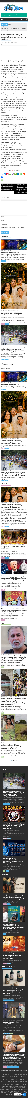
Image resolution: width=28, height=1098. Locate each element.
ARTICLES (7, 323)
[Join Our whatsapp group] (24, 1094)
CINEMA (8, 904)
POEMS (7, 557)
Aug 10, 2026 (6, 894)
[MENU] (27, 19)
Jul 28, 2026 (6, 987)
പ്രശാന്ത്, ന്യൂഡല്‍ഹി (13, 42)
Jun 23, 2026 (6, 1052)
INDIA (2, 180)
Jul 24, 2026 (6, 1019)
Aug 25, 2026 (4, 654)
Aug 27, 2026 (4, 250)
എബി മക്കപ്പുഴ (13, 1052)
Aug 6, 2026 (6, 922)
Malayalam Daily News (8, 364)
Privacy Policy (11, 1073)
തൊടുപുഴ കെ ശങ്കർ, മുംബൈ (15, 544)
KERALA (2, 359)
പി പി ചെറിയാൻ (13, 894)
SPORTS (6, 359)
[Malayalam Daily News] (2, 19)
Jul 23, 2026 (6, 952)
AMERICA (3, 323)
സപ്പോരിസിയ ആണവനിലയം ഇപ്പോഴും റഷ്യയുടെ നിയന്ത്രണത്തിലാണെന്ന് (7, 187)
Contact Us (17, 1073)
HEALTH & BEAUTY (10, 1000)
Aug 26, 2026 (4, 346)
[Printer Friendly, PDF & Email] (14, 171)
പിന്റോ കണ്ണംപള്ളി (12, 310)
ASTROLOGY (3, 261)
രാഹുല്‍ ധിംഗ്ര (13, 987)
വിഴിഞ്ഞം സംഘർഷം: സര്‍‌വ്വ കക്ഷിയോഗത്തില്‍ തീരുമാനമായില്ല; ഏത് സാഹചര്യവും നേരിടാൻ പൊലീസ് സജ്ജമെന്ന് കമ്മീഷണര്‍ (21, 188)
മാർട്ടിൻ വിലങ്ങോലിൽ (13, 607)
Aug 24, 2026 (6, 856)
